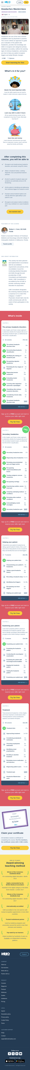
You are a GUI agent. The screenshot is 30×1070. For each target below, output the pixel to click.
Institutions (4, 998)
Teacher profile (7, 244)
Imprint (3, 1011)
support (24, 954)
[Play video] (15, 26)
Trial (26, 2)
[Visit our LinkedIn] (16, 1053)
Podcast (3, 989)
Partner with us (5, 973)
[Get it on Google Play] (20, 1061)
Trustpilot (7, 938)
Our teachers (4, 967)
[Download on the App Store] (10, 1061)
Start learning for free (15, 63)
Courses (3, 983)
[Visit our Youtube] (20, 1053)
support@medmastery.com (8, 1039)
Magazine (4, 986)
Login (20, 2)
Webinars (3, 992)
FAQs (2, 1032)
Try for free (15, 422)
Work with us (4, 970)
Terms (3, 1023)
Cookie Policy (5, 1020)
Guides (3, 995)
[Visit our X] (13, 1053)
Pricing (3, 1001)
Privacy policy (5, 1017)
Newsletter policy (6, 1014)
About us (3, 964)
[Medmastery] (7, 2)
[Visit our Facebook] (9, 1053)
